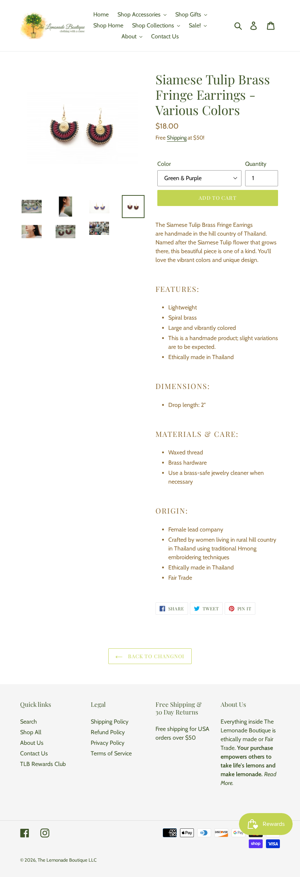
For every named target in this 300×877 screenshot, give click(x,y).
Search (28, 721)
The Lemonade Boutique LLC (67, 860)
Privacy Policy (107, 742)
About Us (32, 742)
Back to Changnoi (155, 656)
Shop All (30, 732)
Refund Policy (108, 732)
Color (164, 163)
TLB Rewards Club (43, 763)
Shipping (177, 137)
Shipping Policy (109, 721)
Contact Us (34, 753)
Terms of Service (111, 753)
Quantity (255, 163)
